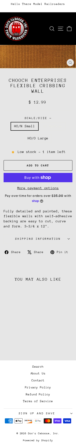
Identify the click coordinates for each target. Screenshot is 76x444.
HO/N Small (24, 126)
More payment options (38, 188)
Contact (38, 380)
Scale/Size (38, 118)
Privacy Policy (38, 387)
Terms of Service (38, 401)
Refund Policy (38, 394)
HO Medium (52, 126)
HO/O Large (38, 138)
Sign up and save (37, 413)
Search (37, 366)
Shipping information (38, 238)
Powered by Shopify (38, 440)
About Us (38, 373)
